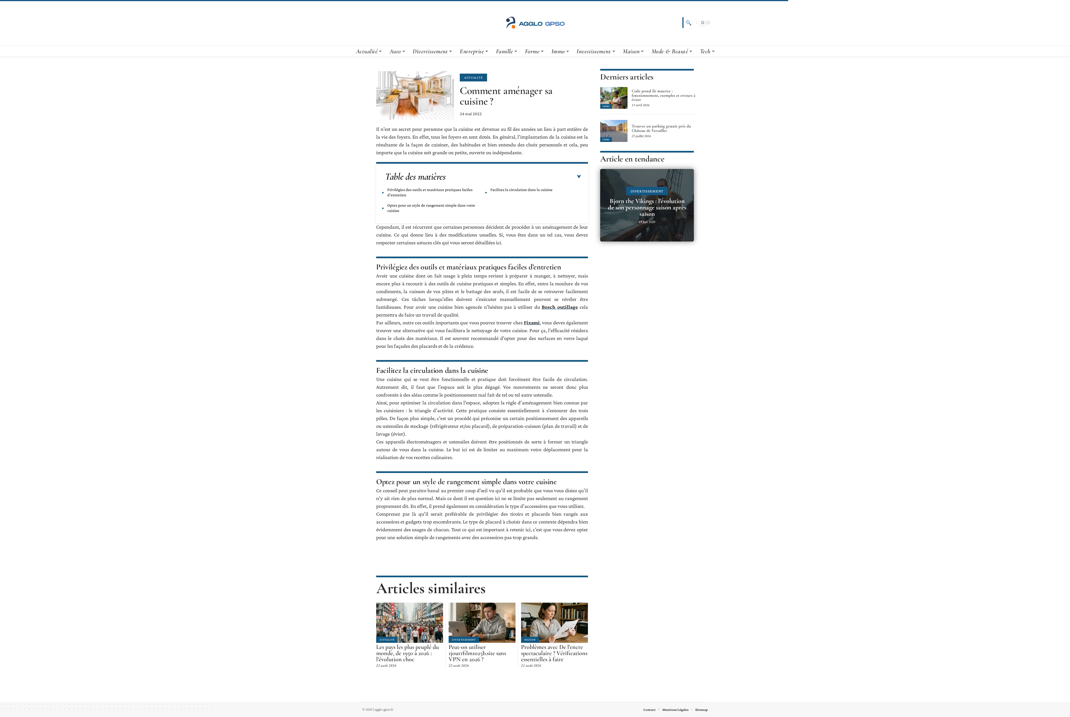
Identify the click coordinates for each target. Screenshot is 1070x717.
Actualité (473, 77)
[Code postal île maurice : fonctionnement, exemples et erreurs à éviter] (614, 98)
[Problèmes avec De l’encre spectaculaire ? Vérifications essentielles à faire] (554, 623)
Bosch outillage (560, 307)
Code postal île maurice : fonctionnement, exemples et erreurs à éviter (663, 95)
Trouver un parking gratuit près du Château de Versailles (661, 128)
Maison (530, 639)
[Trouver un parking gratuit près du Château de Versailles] (614, 131)
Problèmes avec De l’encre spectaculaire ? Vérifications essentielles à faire (554, 653)
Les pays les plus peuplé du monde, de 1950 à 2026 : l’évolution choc (407, 653)
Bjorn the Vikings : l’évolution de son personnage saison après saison (647, 207)
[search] (688, 22)
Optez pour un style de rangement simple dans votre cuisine (431, 208)
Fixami (532, 322)
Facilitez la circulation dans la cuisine (521, 189)
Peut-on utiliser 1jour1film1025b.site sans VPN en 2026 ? (477, 653)
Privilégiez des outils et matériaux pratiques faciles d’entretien (430, 192)
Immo (606, 106)
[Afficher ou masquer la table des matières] (513, 176)
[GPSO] (535, 22)
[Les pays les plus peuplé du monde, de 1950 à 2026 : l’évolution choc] (409, 623)
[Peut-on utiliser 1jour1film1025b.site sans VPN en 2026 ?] (482, 623)
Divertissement (464, 639)
